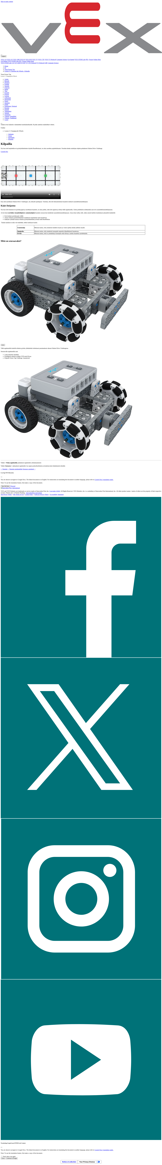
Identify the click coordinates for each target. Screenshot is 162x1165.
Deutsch (6, 82)
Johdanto (11, 134)
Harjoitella (11, 137)
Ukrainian (7, 114)
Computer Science (61, 59)
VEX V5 (35, 59)
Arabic (6, 79)
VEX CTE (41, 59)
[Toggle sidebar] (1, 123)
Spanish (6, 86)
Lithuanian (7, 98)
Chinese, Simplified (10, 116)
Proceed (12, 486)
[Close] (1, 1147)
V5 (26, 63)
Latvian (6, 96)
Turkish (6, 113)
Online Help (97, 59)
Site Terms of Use (18, 494)
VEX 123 (4, 59)
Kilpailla (10, 139)
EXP (23, 63)
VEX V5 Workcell (50, 59)
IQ (21, 63)
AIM (18, 63)
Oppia (10, 136)
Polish (6, 104)
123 (13, 63)
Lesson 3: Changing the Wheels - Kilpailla (17, 71)
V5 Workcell (40, 63)
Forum (91, 59)
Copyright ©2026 (54, 491)
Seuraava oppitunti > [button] (29, 469)
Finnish (6, 109)
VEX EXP (28, 59)
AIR (46, 63)
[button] (81, 657)
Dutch (6, 101)
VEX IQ (22, 59)
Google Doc (4, 151)
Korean (6, 94)
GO (16, 63)
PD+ (87, 59)
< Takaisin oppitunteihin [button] (15, 469)
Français (6, 87)
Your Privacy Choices (87, 1162)
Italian (6, 89)
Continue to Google (11, 1158)
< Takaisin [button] (4, 469)
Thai (5, 91)
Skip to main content (7, 1)
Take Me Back (5, 486)
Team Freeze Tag (9, 69)
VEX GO (10, 59)
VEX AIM (16, 59)
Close (3, 1158)
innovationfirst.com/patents (34, 493)
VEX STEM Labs (80, 59)
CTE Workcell (32, 63)
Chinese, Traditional (10, 118)
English (6, 84)
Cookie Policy (29, 494)
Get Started (71, 59)
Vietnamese (7, 111)
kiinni (3, 345)
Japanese (7, 103)
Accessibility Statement (57, 494)
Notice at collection (69, 1162)
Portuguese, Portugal (10, 106)
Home (6, 66)
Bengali (6, 81)
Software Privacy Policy (41, 494)
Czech (6, 120)
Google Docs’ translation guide (104, 479)
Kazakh (6, 93)
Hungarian (7, 99)
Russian (6, 108)
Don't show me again (9, 1156)
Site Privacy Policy (6, 494)
